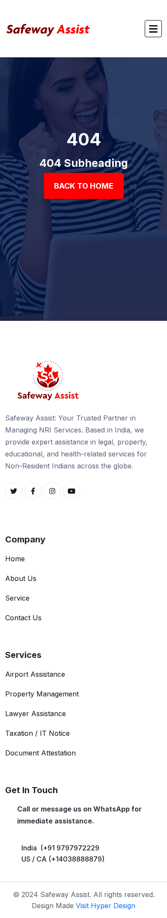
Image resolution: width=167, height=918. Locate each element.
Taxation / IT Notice (37, 733)
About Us (20, 578)
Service (17, 598)
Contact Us (23, 617)
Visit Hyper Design (105, 905)
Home (15, 558)
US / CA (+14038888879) (62, 859)
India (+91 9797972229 (60, 848)
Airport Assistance (35, 674)
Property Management (42, 694)
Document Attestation (40, 753)
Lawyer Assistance (35, 713)
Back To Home (83, 185)
